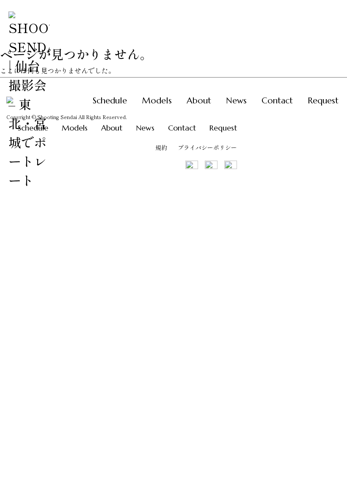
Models (157, 100)
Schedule (110, 100)
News (236, 100)
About (199, 100)
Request (323, 100)
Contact (277, 100)
